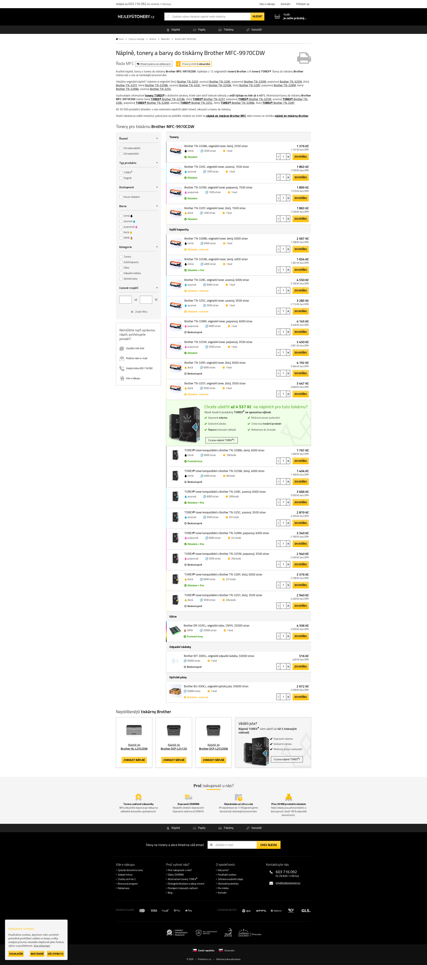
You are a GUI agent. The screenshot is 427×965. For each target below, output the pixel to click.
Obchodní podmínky (228, 884)
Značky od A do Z (127, 879)
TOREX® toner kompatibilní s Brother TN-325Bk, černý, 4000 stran (224, 471)
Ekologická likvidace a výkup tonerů (186, 884)
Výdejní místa (125, 875)
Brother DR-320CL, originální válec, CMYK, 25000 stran (216, 625)
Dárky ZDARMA (176, 875)
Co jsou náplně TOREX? (221, 440)
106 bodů (231, 455)
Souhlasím (16, 954)
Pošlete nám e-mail (136, 358)
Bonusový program (128, 884)
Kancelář (256, 29)
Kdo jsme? (223, 870)
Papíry (201, 29)
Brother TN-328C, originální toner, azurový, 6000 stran (216, 280)
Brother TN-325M (291, 81)
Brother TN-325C (160, 89)
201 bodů (234, 517)
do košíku (301, 157)
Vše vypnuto (55, 954)
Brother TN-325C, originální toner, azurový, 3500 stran (216, 300)
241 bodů (236, 538)
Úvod (121, 39)
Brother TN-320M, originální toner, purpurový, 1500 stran (218, 187)
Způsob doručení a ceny (130, 870)
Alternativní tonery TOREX (182, 879)
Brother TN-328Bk (127, 89)
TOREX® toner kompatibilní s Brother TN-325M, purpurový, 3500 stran (226, 554)
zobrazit (134, 760)
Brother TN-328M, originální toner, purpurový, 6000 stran (218, 321)
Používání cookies (227, 875)
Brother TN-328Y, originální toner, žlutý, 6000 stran (215, 362)
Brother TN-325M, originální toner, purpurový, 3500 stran (218, 342)
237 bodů (231, 579)
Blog (170, 893)
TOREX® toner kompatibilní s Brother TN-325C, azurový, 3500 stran (225, 512)
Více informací (42, 945)
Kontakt (222, 893)
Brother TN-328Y (249, 85)
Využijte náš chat (135, 348)
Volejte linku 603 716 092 (139, 368)
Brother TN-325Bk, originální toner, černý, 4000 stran (216, 259)
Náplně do (134, 747)
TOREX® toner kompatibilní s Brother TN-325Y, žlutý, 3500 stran (223, 595)
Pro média (223, 888)
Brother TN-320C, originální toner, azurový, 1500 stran (216, 167)
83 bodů (230, 476)
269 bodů (234, 496)
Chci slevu (268, 844)
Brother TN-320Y (187, 81)
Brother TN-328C (220, 81)
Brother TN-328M (285, 85)
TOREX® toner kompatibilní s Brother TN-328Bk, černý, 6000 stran (224, 450)
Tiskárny (228, 29)
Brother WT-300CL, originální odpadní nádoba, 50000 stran (219, 656)
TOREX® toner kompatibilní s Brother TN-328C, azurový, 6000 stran (225, 492)
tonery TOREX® (155, 95)
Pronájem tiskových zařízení (183, 888)
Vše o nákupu (133, 378)
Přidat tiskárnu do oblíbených (155, 64)
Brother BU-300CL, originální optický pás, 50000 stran (216, 686)
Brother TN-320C (189, 85)
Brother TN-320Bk (156, 85)
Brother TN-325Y (126, 85)
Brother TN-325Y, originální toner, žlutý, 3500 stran (215, 383)
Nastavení (37, 954)
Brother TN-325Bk (219, 85)
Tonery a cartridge (136, 39)
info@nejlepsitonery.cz (288, 883)
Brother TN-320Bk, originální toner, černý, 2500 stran (216, 146)
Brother (152, 39)
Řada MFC (165, 39)
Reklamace (123, 888)
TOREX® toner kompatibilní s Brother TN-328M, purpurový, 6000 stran (226, 533)
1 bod (229, 151)
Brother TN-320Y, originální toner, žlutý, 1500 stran (215, 208)
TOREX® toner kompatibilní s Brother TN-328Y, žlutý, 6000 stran (223, 574)
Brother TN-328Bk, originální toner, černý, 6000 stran (216, 238)
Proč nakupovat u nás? (180, 870)
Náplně (175, 29)
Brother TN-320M (255, 81)
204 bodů (236, 558)
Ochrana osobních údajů (230, 879)
